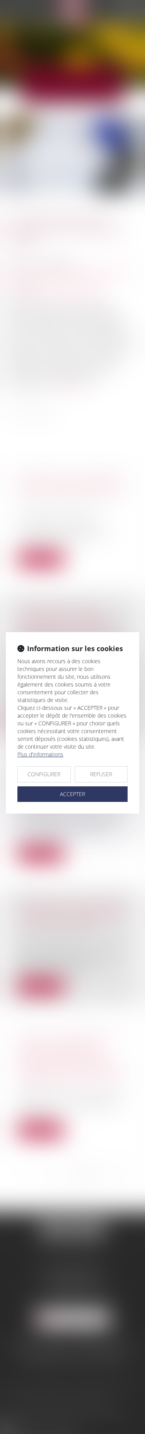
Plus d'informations (40, 754)
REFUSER (101, 774)
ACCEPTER (72, 794)
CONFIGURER (43, 774)
